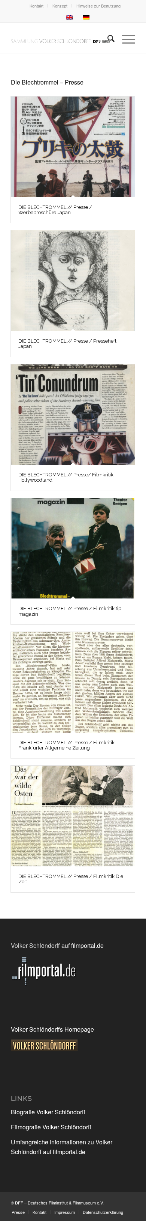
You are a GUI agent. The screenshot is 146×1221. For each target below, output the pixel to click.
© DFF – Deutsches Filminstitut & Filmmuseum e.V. (57, 1203)
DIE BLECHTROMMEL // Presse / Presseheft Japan (67, 343)
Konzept (59, 6)
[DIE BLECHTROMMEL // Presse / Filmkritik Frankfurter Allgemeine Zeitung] (73, 682)
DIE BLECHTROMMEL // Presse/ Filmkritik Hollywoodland (65, 477)
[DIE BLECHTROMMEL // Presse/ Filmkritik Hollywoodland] (73, 414)
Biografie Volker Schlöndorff (48, 1112)
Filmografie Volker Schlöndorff (51, 1127)
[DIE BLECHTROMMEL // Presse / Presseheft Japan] (73, 280)
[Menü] (125, 38)
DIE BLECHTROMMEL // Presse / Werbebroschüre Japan (55, 209)
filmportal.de (87, 945)
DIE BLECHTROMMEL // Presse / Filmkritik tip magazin (69, 611)
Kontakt (36, 6)
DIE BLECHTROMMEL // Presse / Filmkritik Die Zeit (70, 878)
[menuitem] (37, 6)
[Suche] (107, 38)
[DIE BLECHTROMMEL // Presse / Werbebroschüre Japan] (73, 147)
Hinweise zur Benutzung (98, 6)
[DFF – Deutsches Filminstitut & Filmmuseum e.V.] (60, 38)
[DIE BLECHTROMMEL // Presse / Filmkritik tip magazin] (73, 548)
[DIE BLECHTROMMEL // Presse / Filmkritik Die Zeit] (73, 816)
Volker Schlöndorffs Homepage (52, 1029)
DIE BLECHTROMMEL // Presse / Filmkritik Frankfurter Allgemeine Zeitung (66, 745)
